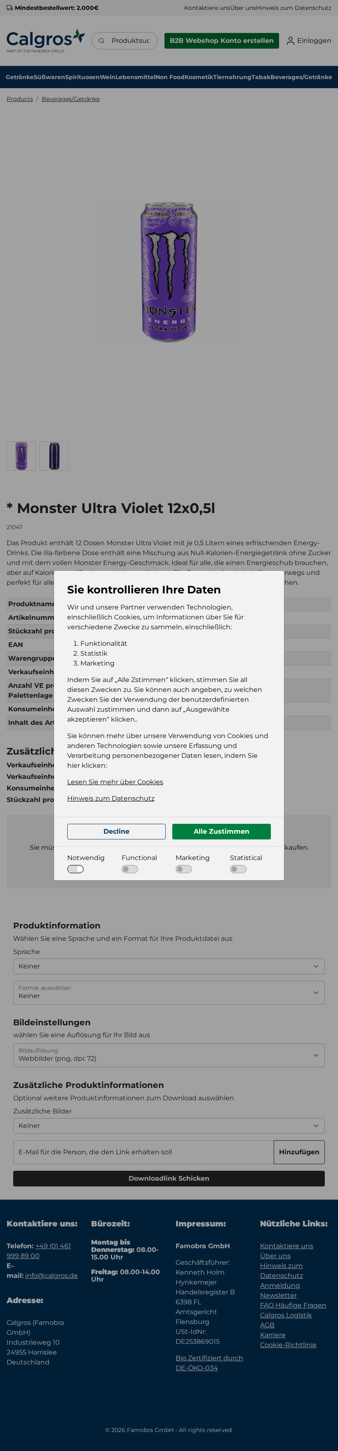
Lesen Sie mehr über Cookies (115, 782)
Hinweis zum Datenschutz (111, 798)
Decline (116, 831)
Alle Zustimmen (221, 831)
